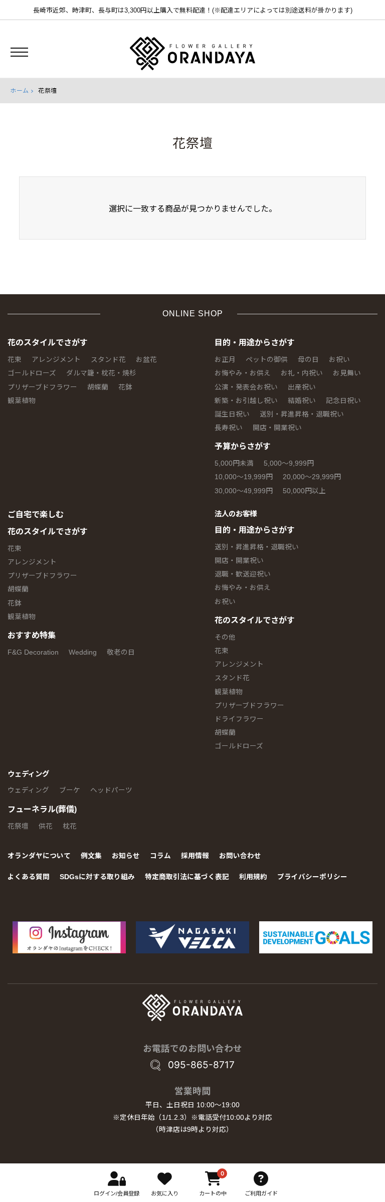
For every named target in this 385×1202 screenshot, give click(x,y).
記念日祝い (343, 401)
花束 (15, 359)
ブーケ (69, 790)
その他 (225, 637)
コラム (160, 856)
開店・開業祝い (277, 428)
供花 (46, 826)
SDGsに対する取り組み (97, 877)
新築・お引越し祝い (246, 401)
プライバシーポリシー (312, 877)
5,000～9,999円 (289, 463)
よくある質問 (29, 877)
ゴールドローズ (32, 373)
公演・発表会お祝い (246, 387)
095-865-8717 (201, 1065)
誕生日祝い (232, 414)
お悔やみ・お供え (243, 373)
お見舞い (347, 373)
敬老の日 (121, 652)
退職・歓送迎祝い (243, 574)
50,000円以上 (304, 491)
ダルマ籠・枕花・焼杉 (101, 373)
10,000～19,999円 (244, 477)
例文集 (91, 856)
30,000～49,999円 (244, 491)
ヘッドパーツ (111, 790)
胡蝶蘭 (97, 387)
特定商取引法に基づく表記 (187, 877)
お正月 (225, 359)
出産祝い (302, 387)
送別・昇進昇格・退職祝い (302, 414)
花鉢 (125, 387)
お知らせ (126, 856)
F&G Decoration (33, 652)
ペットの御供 (267, 359)
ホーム (19, 90)
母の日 (308, 359)
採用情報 (195, 856)
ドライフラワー (239, 719)
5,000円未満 (234, 463)
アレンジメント (56, 359)
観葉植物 (22, 401)
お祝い (339, 359)
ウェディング (28, 774)
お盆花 (146, 359)
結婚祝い (302, 401)
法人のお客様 (236, 514)
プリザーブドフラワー (42, 387)
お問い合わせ (240, 856)
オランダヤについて (39, 856)
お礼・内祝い (302, 373)
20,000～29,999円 (312, 477)
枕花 (70, 826)
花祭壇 (18, 826)
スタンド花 (108, 359)
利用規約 (253, 877)
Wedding (83, 652)
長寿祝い (229, 428)
